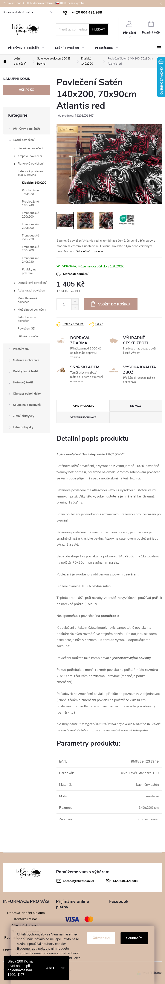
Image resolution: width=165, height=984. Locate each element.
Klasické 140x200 (34, 183)
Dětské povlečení (29, 336)
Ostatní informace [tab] (83, 417)
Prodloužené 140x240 (30, 203)
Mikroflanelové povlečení (27, 300)
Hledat (98, 29)
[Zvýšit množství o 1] (74, 301)
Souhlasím (134, 938)
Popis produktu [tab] (83, 405)
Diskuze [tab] (135, 405)
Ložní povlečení (24, 140)
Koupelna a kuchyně (27, 405)
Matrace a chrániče (26, 360)
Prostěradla (21, 349)
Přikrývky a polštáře (26, 129)
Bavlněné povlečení (30, 148)
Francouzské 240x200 (30, 249)
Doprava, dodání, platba (18, 12)
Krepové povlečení (30, 156)
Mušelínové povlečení (32, 310)
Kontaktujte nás (26, 919)
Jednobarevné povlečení (27, 319)
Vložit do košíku (114, 304)
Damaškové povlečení (32, 283)
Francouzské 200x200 (30, 215)
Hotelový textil (23, 382)
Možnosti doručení (76, 274)
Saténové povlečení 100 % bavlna (30, 173)
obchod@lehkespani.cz (78, 881)
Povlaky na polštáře (29, 271)
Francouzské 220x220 (30, 237)
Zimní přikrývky (23, 416)
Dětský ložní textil (25, 371)
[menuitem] (26, 48)
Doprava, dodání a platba (26, 913)
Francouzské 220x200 (30, 226)
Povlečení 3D (26, 328)
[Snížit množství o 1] (74, 307)
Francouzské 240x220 (30, 260)
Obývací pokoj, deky (27, 394)
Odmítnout (101, 937)
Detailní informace (88, 251)
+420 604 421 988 (125, 881)
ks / (26, 90)
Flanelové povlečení (30, 164)
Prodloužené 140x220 (30, 192)
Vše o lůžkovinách (26, 925)
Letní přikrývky (23, 427)
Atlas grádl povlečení (31, 290)
